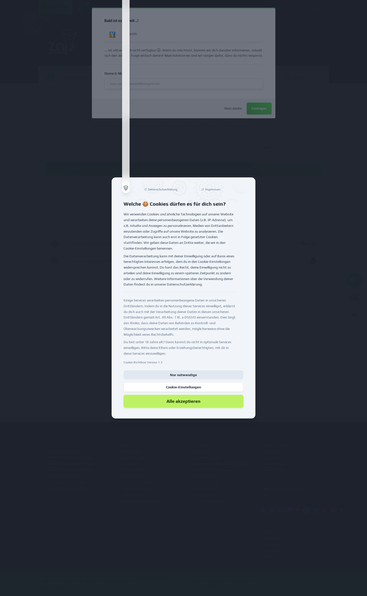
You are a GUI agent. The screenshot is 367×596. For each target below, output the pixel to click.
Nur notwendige (183, 375)
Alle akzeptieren (183, 401)
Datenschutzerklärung (184, 284)
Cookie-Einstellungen (183, 387)
